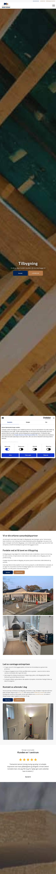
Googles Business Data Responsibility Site (26, 435)
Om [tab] (46, 422)
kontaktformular (39, 694)
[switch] (21, 449)
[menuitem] (36, 1)
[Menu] (53, 5)
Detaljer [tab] (28, 422)
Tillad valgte (28, 455)
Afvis (10, 455)
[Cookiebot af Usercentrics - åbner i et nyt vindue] (44, 418)
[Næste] (50, 765)
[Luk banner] (53, 418)
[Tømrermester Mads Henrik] (6, 5)
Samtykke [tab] (9, 422)
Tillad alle (45, 455)
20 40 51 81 (43, 1)
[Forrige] (6, 765)
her (17, 441)
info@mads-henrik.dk (51, 1)
